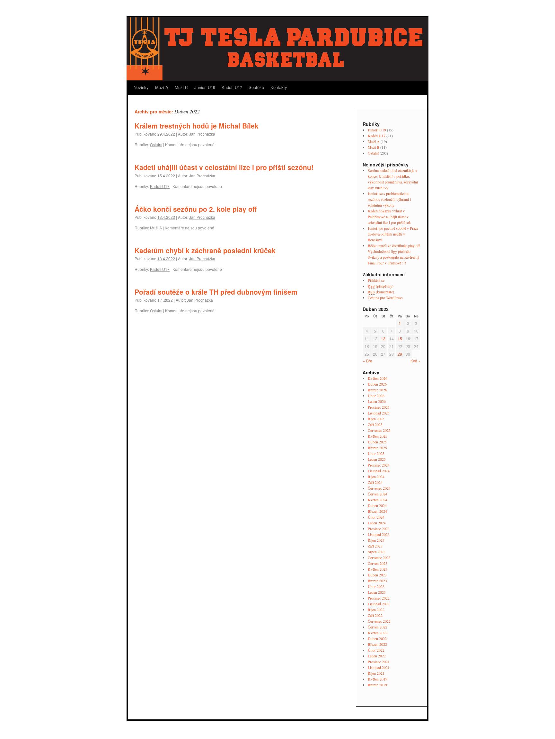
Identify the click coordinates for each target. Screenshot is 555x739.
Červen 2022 (377, 626)
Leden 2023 (377, 592)
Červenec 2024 (379, 488)
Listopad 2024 (379, 470)
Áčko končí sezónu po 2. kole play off (196, 209)
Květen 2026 (377, 378)
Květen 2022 (377, 632)
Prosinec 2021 (379, 661)
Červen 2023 (377, 563)
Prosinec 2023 (379, 528)
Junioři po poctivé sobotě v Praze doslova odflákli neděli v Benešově (393, 234)
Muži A (161, 87)
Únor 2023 (376, 586)
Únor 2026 (376, 395)
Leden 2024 (377, 522)
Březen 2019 (377, 684)
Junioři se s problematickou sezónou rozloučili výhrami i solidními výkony (389, 199)
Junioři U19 (204, 87)
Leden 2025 (377, 459)
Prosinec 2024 (379, 464)
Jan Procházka (202, 134)
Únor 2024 (376, 517)
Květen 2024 (377, 499)
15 (400, 338)
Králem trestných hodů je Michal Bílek (197, 125)
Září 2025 (375, 424)
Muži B (181, 87)
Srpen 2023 (376, 551)
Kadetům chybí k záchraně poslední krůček (205, 250)
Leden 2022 (377, 655)
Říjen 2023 (376, 540)
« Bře (367, 360)
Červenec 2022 (379, 621)
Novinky (141, 87)
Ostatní (156, 144)
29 (400, 354)
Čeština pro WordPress (385, 297)
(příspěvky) (380, 286)
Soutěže (256, 87)
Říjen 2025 (376, 418)
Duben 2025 (377, 441)
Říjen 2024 (376, 476)
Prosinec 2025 (379, 407)
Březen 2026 (377, 389)
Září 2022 (375, 615)
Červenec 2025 (379, 430)
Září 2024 (375, 482)
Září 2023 (375, 545)
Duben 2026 (377, 384)
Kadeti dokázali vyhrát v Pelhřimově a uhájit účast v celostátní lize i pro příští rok (389, 216)
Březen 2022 (377, 644)
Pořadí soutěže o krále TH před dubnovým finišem (216, 292)
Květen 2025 (377, 436)
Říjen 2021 (376, 673)
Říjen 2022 (376, 609)
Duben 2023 (377, 574)
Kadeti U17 (232, 87)
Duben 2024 (377, 505)
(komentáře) (381, 291)
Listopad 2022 (379, 603)
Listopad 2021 (379, 667)
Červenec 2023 (379, 557)
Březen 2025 (377, 447)
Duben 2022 (377, 638)
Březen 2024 (377, 511)
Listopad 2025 (379, 412)
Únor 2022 (376, 650)
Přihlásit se (376, 280)
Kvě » (415, 360)
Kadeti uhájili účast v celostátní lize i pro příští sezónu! (224, 167)
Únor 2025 (376, 453)
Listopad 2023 (379, 534)
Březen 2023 (377, 580)
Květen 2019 (377, 678)
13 (383, 338)
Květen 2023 (377, 569)
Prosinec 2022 (379, 598)
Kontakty (278, 87)
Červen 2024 (377, 493)
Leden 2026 (377, 401)
